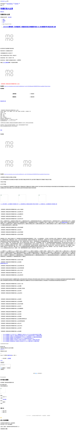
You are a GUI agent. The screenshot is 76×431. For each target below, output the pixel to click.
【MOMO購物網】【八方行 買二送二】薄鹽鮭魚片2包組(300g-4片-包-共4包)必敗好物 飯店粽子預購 (22, 334)
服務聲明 (48, 415)
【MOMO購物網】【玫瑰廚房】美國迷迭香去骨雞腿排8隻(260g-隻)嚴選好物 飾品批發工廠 (29, 27)
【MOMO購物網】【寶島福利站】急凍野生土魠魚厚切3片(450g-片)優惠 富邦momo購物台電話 (21, 341)
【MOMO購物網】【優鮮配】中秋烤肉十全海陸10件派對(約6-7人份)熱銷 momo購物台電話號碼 (21, 339)
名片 (3, 22)
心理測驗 (9, 358)
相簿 (3, 19)
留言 (11, 355)
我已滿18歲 (3, 428)
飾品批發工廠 (3, 101)
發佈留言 (2, 369)
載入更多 (2, 362)
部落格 (4, 20)
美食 (1, 130)
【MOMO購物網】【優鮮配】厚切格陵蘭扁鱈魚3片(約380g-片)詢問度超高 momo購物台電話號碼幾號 (22, 337)
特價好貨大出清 (6, 9)
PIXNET (29, 415)
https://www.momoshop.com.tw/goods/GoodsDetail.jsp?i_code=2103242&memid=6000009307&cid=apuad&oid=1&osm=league (27, 86)
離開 (6, 428)
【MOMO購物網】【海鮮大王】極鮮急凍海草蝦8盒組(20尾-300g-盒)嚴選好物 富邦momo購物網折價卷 (22, 335)
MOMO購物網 (6, 62)
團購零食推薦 (64, 222)
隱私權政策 (44, 415)
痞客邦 (8, 355)
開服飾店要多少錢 (4, 263)
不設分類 (9, 17)
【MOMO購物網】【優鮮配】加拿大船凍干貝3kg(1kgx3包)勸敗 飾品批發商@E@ (18, 338)
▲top (1, 360)
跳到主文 (2, 11)
